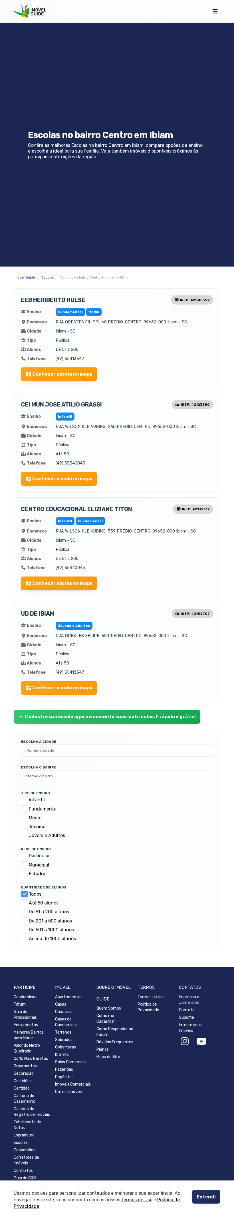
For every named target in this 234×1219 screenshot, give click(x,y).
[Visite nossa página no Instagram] (184, 1041)
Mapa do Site (108, 1056)
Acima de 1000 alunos (52, 938)
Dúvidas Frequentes (114, 1042)
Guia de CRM (25, 1178)
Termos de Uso (136, 1200)
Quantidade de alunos (43, 887)
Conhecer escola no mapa (62, 374)
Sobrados (63, 1039)
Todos (35, 894)
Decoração (24, 1073)
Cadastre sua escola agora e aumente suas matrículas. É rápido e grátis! (110, 716)
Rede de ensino (36, 849)
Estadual (38, 873)
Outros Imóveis (69, 1091)
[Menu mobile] (215, 11)
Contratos (23, 1170)
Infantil (37, 799)
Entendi (206, 1197)
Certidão (22, 1088)
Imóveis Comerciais (73, 1084)
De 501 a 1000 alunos (51, 929)
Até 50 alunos (43, 903)
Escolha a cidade (38, 742)
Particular (39, 855)
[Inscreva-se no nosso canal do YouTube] (201, 1041)
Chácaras (63, 1011)
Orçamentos (25, 1066)
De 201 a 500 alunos (50, 921)
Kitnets (62, 1054)
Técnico (37, 826)
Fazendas (64, 1069)
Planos (102, 1049)
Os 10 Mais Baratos (31, 1058)
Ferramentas (26, 1024)
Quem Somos (108, 1008)
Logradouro (24, 1135)
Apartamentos (68, 996)
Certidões (23, 1080)
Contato (187, 1010)
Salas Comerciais (70, 1062)
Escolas (21, 1142)
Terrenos (63, 1032)
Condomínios (25, 996)
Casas (60, 1004)
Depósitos (64, 1076)
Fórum (20, 1004)
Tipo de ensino (35, 793)
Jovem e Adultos (47, 835)
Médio (35, 817)
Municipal (39, 865)
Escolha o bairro (39, 767)
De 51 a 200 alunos (49, 911)
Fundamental (43, 809)
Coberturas (65, 1047)
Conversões (24, 1150)
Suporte (186, 1017)
